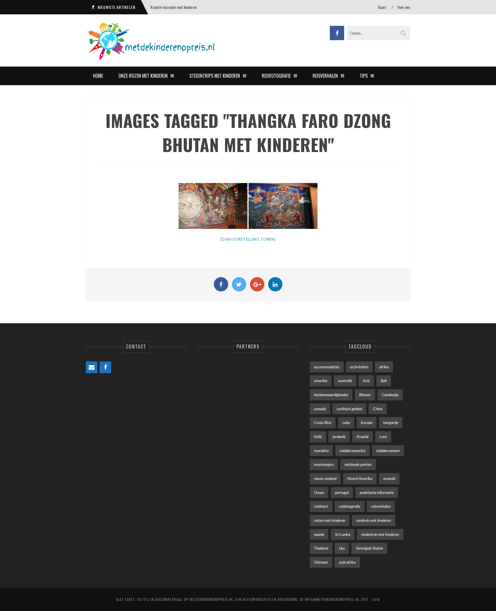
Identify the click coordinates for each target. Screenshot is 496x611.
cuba (346, 422)
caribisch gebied (349, 408)
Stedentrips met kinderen (214, 75)
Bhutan (365, 394)
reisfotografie (349, 506)
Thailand (321, 548)
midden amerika (352, 450)
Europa (366, 422)
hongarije (390, 422)
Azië (366, 380)
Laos (383, 436)
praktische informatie (377, 492)
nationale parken (357, 464)
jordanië (339, 436)
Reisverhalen (325, 75)
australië (345, 380)
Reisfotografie (276, 75)
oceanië (389, 478)
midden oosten (388, 450)
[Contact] (91, 367)
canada (320, 408)
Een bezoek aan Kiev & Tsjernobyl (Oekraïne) (183, 7)
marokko (321, 450)
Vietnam (321, 562)
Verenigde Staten (369, 548)
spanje (319, 534)
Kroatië (362, 436)
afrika (384, 366)
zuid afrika (347, 562)
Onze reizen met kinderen (143, 75)
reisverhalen (380, 506)
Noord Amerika (359, 478)
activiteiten (359, 366)
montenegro (324, 464)
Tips (364, 75)
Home (98, 75)
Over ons (403, 7)
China (377, 408)
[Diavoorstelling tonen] (247, 239)
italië (318, 436)
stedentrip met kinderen (380, 534)
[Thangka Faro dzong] (213, 206)
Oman (319, 492)
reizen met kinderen (329, 520)
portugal (342, 492)
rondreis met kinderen (373, 520)
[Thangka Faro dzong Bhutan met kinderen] (283, 206)
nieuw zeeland (325, 478)
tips (342, 548)
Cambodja (390, 394)
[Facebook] (105, 367)
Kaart (382, 7)
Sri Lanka (342, 534)
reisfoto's (321, 506)
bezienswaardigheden (331, 394)
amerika (320, 380)
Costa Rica (322, 422)
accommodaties (326, 366)
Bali (384, 380)
